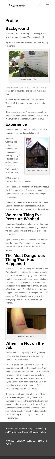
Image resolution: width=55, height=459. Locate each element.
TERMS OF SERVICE (25, 441)
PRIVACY (41, 441)
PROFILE (9, 441)
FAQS (8, 444)
